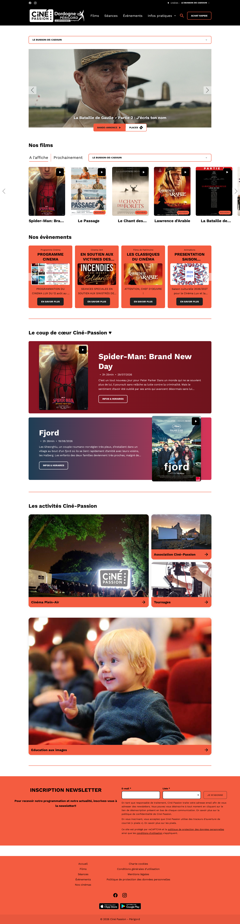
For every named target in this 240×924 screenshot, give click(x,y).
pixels (172, 823)
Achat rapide (199, 15)
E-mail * (126, 788)
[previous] (32, 90)
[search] (181, 15)
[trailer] (60, 172)
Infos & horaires (113, 399)
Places (133, 127)
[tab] (39, 158)
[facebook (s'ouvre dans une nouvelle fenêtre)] (30, 2)
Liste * (166, 788)
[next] (207, 90)
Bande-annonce (107, 127)
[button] (4, 191)
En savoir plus (50, 301)
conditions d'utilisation (149, 833)
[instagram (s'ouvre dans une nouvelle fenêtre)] (35, 2)
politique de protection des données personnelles (196, 829)
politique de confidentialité (137, 814)
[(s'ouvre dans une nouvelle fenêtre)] (109, 906)
